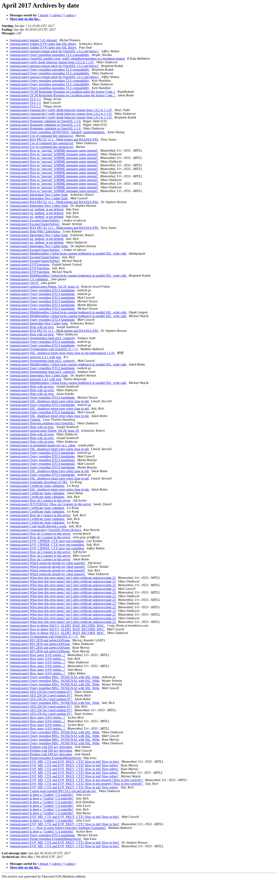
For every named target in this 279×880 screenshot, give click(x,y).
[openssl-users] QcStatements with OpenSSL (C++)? (44, 349)
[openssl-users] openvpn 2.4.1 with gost (36, 357)
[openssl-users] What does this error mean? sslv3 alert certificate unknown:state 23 (63, 577)
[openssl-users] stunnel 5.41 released (34, 40)
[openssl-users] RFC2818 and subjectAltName (40, 640)
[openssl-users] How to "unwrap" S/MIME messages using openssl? (54, 150)
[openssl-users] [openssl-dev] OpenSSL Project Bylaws (46, 530)
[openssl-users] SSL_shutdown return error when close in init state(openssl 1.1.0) (62, 353)
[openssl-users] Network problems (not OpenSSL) (42, 423)
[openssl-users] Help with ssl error (32, 327)
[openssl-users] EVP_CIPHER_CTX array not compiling (47, 541)
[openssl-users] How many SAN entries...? (38, 655)
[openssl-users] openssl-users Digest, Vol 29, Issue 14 (44, 286)
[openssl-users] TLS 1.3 (25, 99)
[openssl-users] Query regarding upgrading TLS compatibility (50, 55)
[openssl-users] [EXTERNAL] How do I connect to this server (51, 504)
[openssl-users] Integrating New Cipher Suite (39, 194)
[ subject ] (57, 15)
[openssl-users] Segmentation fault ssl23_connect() (43, 338)
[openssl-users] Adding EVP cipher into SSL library (43, 44)
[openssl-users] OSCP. (24, 283)
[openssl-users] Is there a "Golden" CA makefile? (42, 794)
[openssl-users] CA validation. (29, 279)
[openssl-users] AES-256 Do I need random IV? (41, 691)
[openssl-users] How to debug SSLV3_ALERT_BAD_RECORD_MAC (57, 625)
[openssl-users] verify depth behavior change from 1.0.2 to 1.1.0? (52, 62)
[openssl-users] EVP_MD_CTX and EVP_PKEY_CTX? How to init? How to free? (65, 761)
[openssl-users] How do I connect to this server (40, 500)
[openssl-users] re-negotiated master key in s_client (43, 445)
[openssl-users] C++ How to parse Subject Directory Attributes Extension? (58, 828)
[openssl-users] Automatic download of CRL (39, 482)
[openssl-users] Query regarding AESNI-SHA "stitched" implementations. (58, 132)
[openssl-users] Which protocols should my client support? (48, 563)
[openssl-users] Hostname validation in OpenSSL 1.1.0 (45, 121)
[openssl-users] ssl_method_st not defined (37, 209)
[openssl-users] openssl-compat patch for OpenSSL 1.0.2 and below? (54, 51)
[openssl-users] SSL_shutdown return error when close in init (49, 401)
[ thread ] (44, 15)
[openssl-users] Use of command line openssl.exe (42, 136)
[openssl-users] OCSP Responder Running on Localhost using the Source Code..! (63, 91)
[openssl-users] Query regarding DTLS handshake (43, 290)
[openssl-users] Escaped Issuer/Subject (35, 220)
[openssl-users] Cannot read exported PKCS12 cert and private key (53, 791)
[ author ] (70, 15)
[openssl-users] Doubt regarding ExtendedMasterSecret (46, 758)
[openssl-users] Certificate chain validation (37, 486)
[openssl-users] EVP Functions (30, 264)
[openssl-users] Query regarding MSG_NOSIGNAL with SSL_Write (55, 677)
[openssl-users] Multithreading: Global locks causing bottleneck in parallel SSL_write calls (68, 253)
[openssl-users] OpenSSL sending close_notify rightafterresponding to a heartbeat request (67, 58)
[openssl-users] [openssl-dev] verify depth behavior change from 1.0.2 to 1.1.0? (61, 110)
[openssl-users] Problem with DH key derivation (41, 747)
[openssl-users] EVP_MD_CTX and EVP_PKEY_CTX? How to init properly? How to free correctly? (77, 780)
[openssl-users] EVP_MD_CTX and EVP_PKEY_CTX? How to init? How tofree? (64, 765)
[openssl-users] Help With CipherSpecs (35, 231)
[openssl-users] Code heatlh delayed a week (38, 526)
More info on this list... (25, 19)
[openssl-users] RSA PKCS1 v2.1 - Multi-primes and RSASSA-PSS (54, 139)
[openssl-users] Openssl (25, 419)
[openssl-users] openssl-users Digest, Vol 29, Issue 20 (44, 430)
